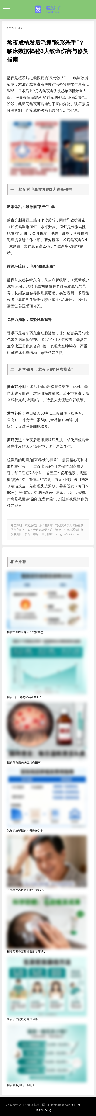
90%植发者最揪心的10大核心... (26, 890)
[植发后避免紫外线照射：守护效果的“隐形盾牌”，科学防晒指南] (47, 922)
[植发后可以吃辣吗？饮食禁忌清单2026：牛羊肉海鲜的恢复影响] (47, 600)
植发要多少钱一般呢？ (21, 1085)
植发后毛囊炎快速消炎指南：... (26, 762)
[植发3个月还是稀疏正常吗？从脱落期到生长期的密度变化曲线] (47, 666)
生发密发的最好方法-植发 (23, 1019)
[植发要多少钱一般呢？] (47, 1053)
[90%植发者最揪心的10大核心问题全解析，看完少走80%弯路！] (47, 861)
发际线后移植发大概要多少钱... (26, 830)
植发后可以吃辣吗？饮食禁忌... (26, 632)
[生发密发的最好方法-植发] (47, 986)
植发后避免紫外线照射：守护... (26, 951)
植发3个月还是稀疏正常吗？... (25, 697)
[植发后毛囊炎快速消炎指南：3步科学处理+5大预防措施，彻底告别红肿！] (47, 731)
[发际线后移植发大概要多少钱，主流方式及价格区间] (47, 797)
